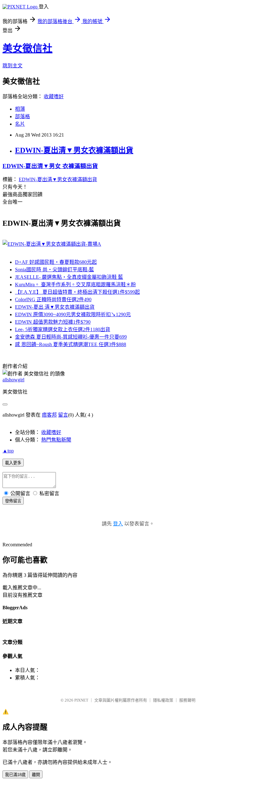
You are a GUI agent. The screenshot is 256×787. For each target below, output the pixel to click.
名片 (20, 124)
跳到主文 (12, 65)
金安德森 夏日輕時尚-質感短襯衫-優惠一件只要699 (71, 337)
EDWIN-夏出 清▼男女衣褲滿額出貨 (55, 307)
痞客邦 (49, 415)
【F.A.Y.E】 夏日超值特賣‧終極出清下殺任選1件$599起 (77, 292)
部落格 (22, 116)
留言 (63, 415)
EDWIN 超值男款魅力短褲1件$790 (53, 322)
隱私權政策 (163, 700)
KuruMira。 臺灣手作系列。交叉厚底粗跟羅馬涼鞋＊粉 (75, 284)
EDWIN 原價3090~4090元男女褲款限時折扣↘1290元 (73, 314)
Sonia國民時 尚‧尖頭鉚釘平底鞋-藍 (54, 269)
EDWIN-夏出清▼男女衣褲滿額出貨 (74, 150)
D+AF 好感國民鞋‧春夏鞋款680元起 (56, 262)
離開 (36, 774)
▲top (8, 450)
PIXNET (81, 700)
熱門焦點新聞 (56, 439)
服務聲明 (187, 700)
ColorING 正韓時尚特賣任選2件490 (53, 299)
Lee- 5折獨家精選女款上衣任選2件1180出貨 (62, 329)
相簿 (20, 109)
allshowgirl (13, 379)
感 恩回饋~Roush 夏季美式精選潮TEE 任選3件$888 (70, 344)
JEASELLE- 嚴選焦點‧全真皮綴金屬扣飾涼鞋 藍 (69, 277)
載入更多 (13, 463)
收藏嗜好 (54, 96)
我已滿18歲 (15, 774)
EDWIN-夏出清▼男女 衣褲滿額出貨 (50, 166)
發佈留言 (13, 501)
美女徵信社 (27, 48)
